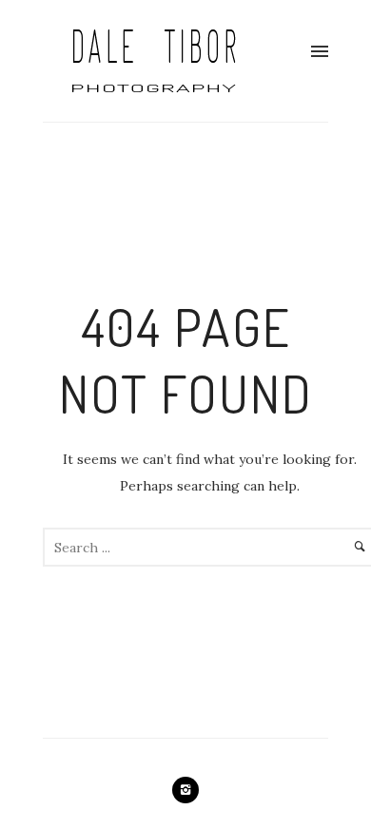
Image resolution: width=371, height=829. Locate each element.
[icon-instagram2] (185, 790)
